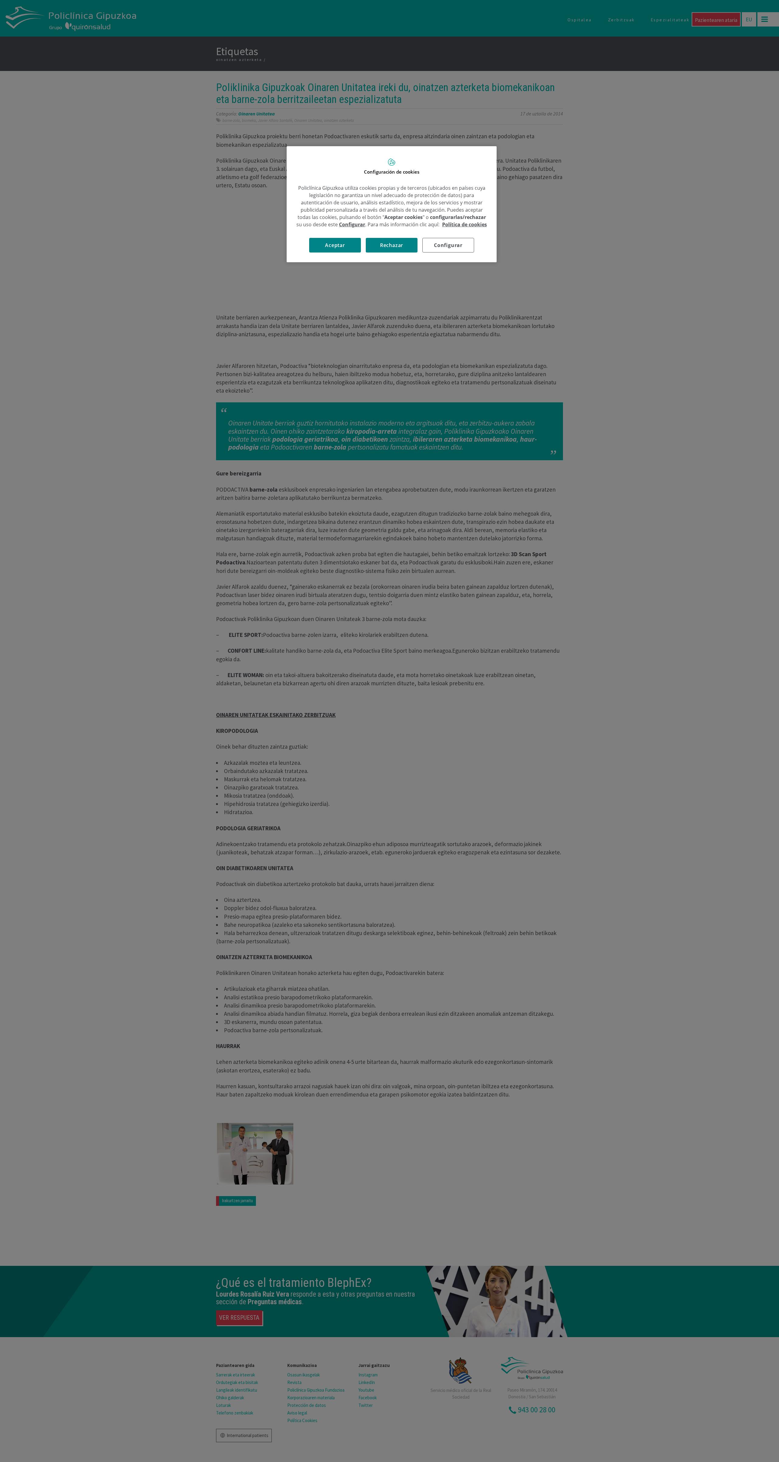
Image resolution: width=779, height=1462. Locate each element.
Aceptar (335, 245)
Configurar (448, 245)
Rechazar (391, 245)
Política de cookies (464, 224)
